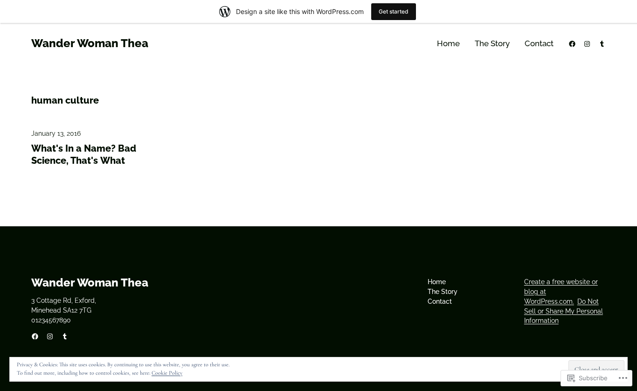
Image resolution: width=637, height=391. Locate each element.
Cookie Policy (167, 373)
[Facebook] (572, 44)
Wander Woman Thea (89, 43)
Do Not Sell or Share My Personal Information (563, 311)
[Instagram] (587, 44)
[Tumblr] (602, 44)
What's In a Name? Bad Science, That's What (83, 154)
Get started (394, 11)
